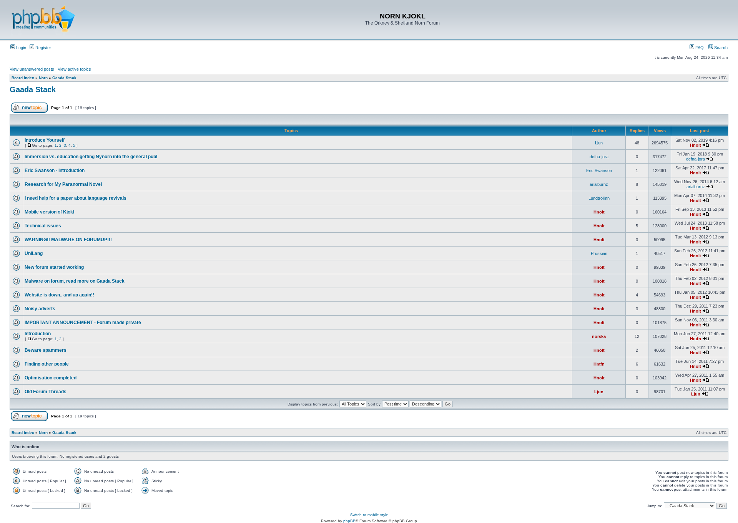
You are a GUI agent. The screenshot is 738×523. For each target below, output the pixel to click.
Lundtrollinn (599, 198)
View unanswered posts (32, 69)
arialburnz (599, 184)
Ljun (599, 143)
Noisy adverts (40, 308)
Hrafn (695, 338)
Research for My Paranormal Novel (63, 184)
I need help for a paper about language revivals (75, 198)
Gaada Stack (64, 78)
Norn (43, 78)
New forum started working (54, 267)
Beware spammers (45, 350)
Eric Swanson (599, 170)
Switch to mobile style (369, 515)
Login (20, 47)
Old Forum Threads (45, 391)
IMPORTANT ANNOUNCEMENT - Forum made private (83, 322)
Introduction (38, 333)
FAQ (699, 47)
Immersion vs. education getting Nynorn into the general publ (91, 156)
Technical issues (43, 225)
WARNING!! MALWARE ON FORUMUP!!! (68, 239)
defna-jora (599, 156)
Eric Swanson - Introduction (55, 170)
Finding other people (47, 364)
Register (42, 47)
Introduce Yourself (45, 140)
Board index (23, 78)
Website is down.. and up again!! (59, 295)
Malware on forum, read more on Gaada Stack (75, 281)
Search (720, 47)
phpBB (349, 521)
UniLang (34, 253)
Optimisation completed (50, 378)
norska (599, 336)
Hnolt (695, 145)
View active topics (74, 69)
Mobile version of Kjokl (49, 212)
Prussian (599, 253)
